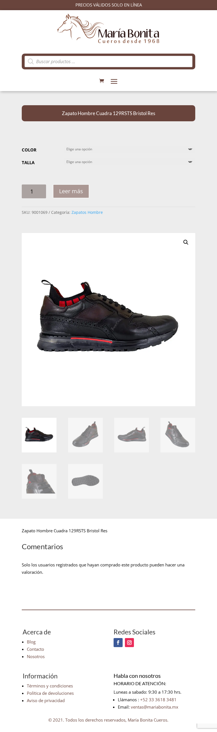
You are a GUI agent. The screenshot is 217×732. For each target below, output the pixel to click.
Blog (31, 642)
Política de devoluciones (50, 693)
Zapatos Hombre (87, 212)
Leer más (71, 191)
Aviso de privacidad (46, 700)
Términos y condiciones (50, 686)
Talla (28, 162)
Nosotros (36, 656)
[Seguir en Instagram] (129, 642)
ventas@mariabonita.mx (154, 707)
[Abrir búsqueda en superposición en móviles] (108, 61)
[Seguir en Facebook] (118, 642)
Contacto (35, 649)
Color (29, 150)
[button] (186, 242)
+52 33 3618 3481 (158, 699)
